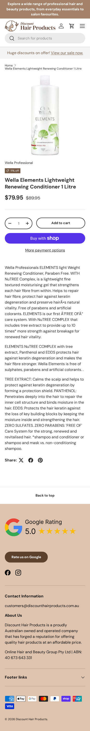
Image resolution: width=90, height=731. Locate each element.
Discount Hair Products (31, 719)
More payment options (45, 250)
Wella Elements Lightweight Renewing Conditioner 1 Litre (43, 68)
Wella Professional (19, 163)
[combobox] (45, 38)
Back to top (45, 495)
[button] (71, 26)
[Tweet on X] (21, 460)
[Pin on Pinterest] (40, 460)
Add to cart (60, 223)
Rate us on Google (26, 557)
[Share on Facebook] (31, 460)
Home (9, 65)
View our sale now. (67, 52)
